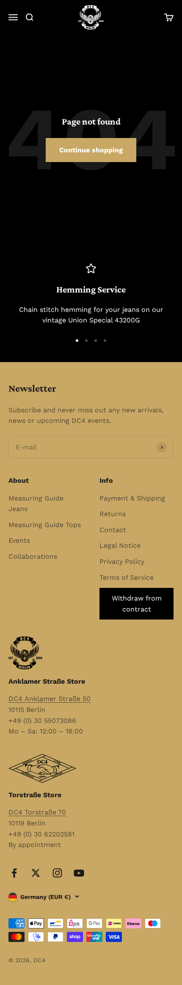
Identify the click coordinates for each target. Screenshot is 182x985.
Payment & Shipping (132, 498)
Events (19, 540)
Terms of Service (126, 578)
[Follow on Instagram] (57, 873)
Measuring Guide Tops (44, 525)
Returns (112, 514)
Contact (112, 530)
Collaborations (32, 556)
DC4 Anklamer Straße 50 (49, 699)
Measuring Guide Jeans (35, 503)
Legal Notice (120, 545)
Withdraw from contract (137, 603)
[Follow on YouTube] (79, 873)
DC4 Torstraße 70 (37, 812)
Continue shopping (91, 150)
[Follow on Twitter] (35, 873)
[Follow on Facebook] (14, 873)
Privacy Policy (121, 561)
